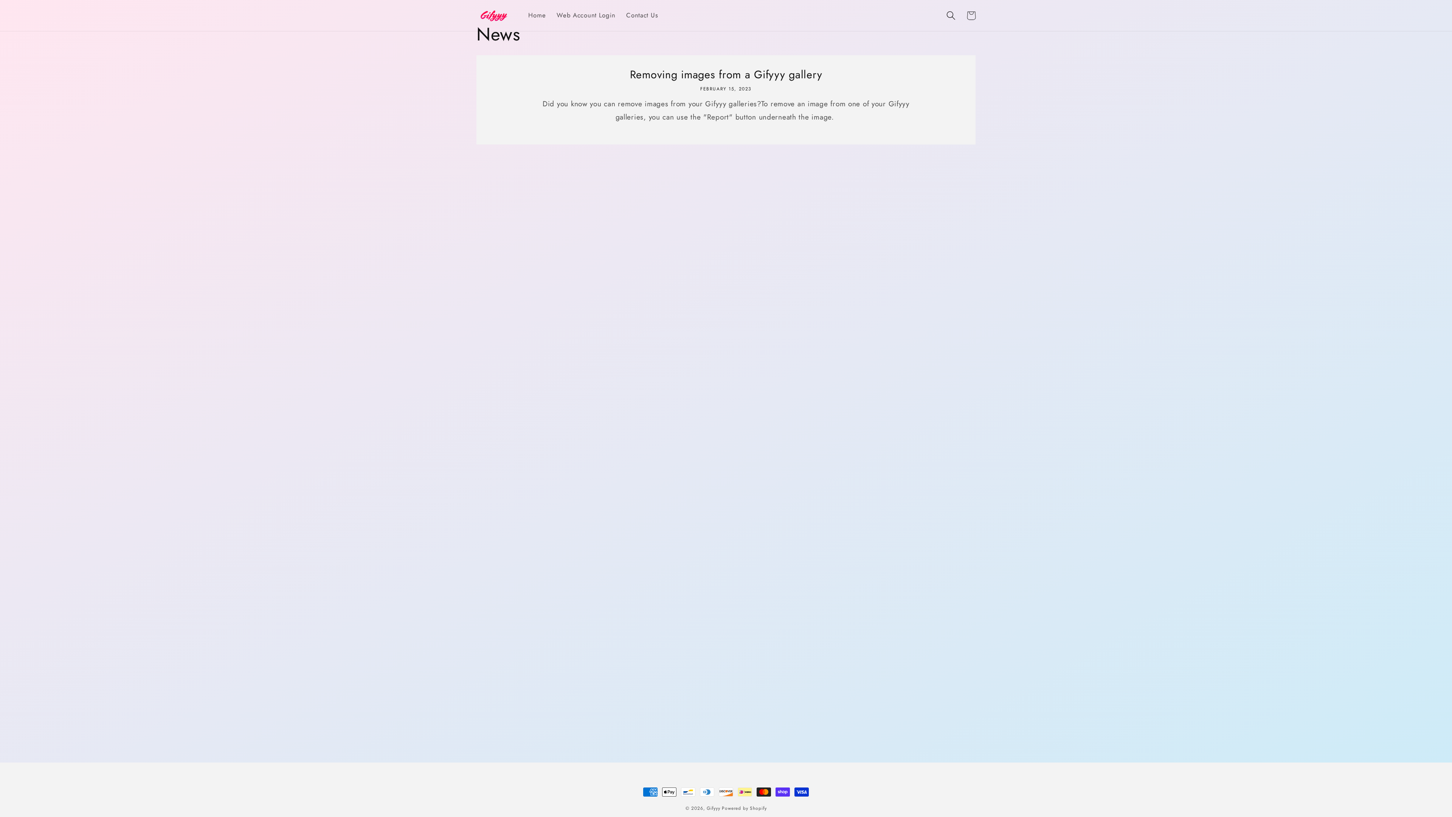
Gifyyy (713, 808)
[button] (951, 16)
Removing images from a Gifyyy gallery (726, 75)
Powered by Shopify (744, 808)
